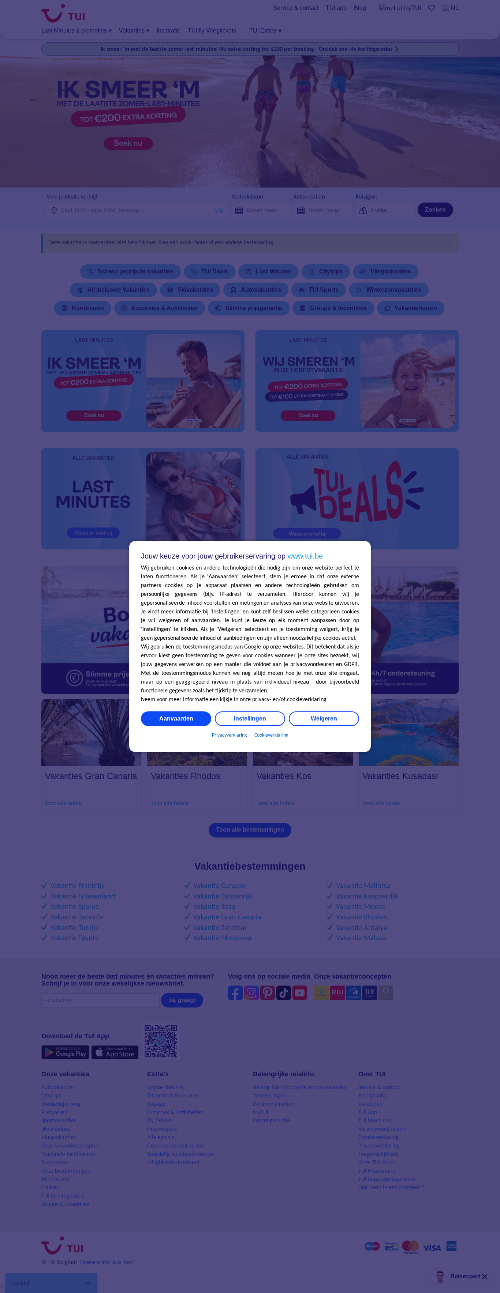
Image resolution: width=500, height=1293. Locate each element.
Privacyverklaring (229, 735)
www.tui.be (305, 556)
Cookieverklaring (271, 735)
